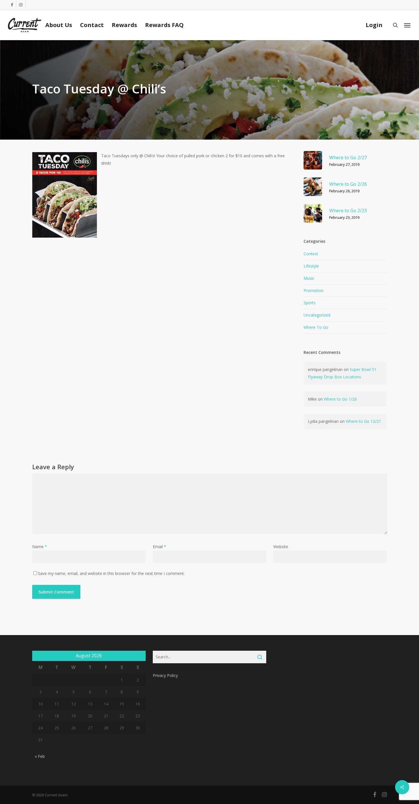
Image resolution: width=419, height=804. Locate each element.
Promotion (314, 290)
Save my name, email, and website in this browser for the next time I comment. (111, 573)
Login (374, 25)
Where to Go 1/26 (340, 399)
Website (280, 546)
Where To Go (316, 327)
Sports (310, 302)
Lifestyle (311, 266)
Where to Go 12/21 (363, 421)
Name (39, 546)
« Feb (40, 756)
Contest (311, 253)
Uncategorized (317, 315)
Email (159, 546)
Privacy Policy (165, 675)
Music (309, 278)
